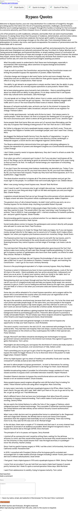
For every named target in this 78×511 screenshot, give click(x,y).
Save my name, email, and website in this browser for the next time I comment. (33, 498)
